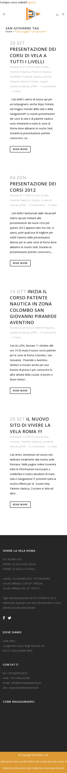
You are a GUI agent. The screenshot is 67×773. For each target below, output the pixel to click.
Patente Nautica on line (37, 76)
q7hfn (33, 86)
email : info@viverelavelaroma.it (22, 683)
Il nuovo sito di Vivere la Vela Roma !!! (30, 425)
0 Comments (48, 86)
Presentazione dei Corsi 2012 (33, 187)
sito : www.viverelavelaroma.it (21, 687)
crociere (15, 441)
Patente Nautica (20, 72)
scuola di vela (18, 86)
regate (44, 81)
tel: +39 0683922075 (15, 673)
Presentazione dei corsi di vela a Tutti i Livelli (33, 55)
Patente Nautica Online (24, 81)
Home (9, 31)
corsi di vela (41, 67)
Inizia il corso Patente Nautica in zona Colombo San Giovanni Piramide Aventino (33, 306)
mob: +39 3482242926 (16, 678)
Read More (20, 149)
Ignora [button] (32, 2)
